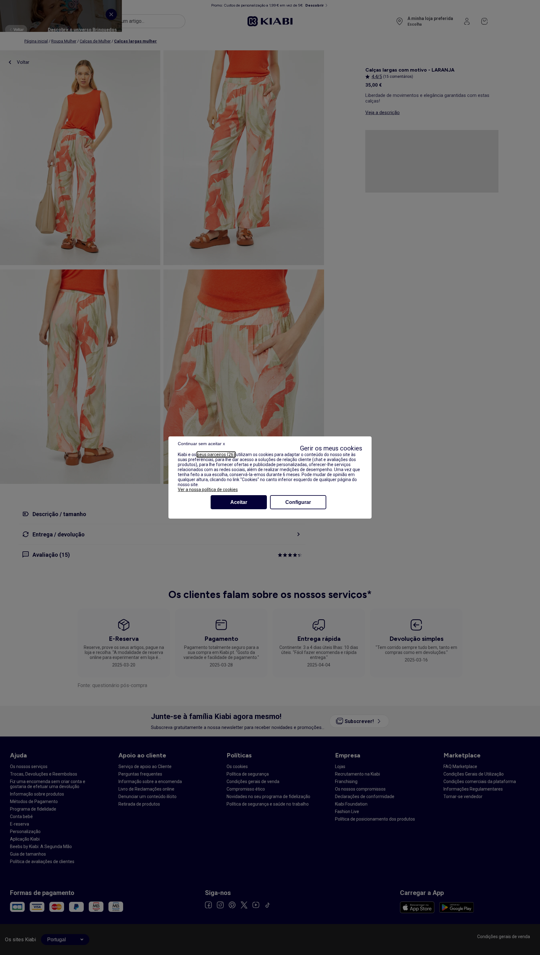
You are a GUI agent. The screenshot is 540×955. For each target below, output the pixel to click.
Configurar (298, 502)
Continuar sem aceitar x (201, 443)
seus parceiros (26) (216, 454)
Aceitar (238, 502)
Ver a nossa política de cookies (208, 489)
